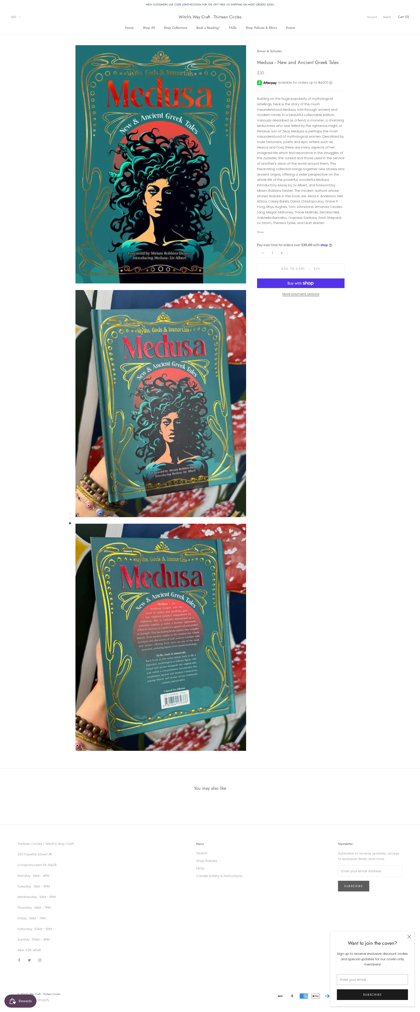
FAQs (232, 27)
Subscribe (372, 995)
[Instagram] (39, 960)
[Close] (409, 937)
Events (290, 27)
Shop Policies (206, 860)
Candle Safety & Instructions (219, 876)
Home (129, 27)
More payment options (300, 294)
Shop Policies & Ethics (261, 27)
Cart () (403, 16)
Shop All (149, 27)
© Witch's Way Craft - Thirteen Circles (39, 994)
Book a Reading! (208, 27)
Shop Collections (175, 27)
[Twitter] (273, 231)
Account (372, 17)
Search (387, 17)
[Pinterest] (279, 231)
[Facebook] (268, 231)
